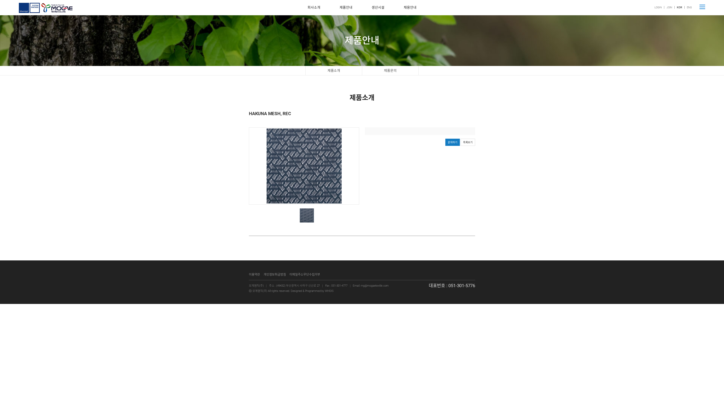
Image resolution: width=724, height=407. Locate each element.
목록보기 (468, 142)
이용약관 (254, 274)
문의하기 (452, 142)
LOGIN (658, 7)
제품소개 (333, 71)
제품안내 (346, 7)
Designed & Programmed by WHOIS (312, 291)
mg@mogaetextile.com (375, 285)
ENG (689, 7)
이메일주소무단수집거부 (304, 274)
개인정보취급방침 (275, 274)
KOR (679, 7)
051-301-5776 (461, 285)
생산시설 (378, 7)
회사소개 (314, 7)
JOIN (669, 7)
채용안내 (410, 7)
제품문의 (390, 71)
